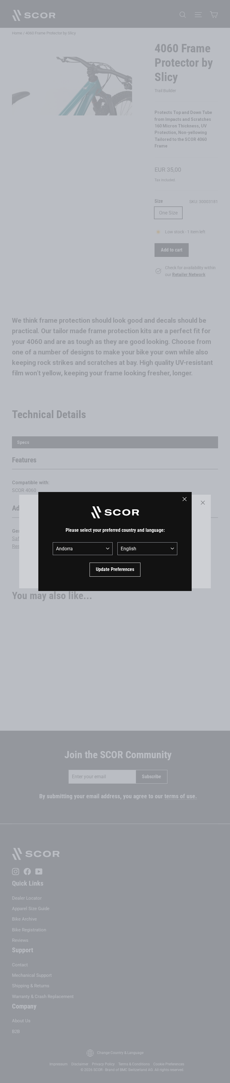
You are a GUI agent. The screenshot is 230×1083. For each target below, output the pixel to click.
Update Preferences (115, 569)
